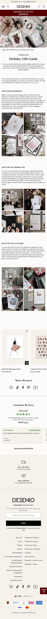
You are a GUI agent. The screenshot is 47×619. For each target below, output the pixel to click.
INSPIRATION (13, 50)
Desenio (30, 613)
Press (20, 541)
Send (23, 523)
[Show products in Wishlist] (39, 6)
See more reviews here (23, 448)
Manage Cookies (31, 564)
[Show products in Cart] (43, 6)
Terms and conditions (32, 549)
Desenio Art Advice (32, 538)
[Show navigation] (3, 6)
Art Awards (18, 577)
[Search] (8, 6)
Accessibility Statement (13, 557)
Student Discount (15, 567)
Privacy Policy (21, 528)
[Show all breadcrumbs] (4, 50)
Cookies (28, 553)
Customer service (31, 541)
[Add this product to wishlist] (27, 331)
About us (19, 538)
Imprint (19, 545)
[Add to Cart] (27, 363)
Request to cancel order (34, 560)
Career (19, 549)
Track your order (31, 545)
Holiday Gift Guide (27, 50)
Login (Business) (16, 580)
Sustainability (17, 553)
